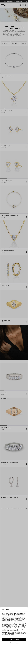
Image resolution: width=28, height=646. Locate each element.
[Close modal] (14, 323)
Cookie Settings (14, 643)
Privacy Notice (5, 634)
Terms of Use (14, 634)
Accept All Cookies (14, 639)
